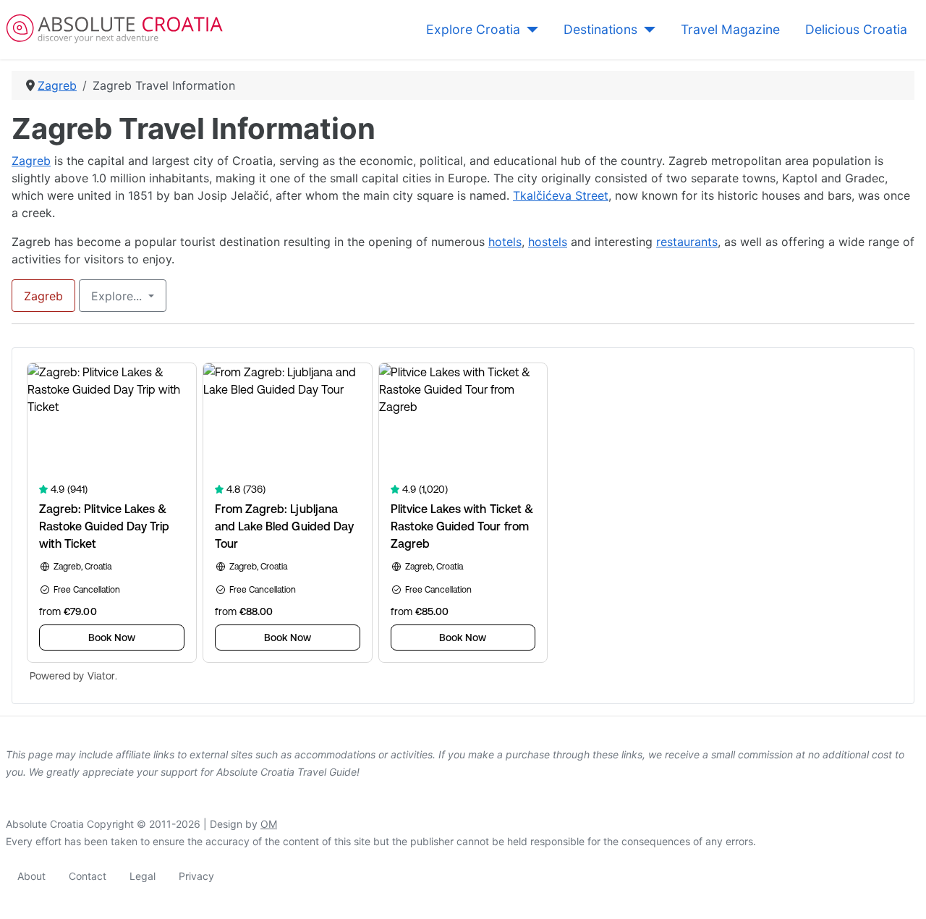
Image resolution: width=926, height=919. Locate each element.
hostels (547, 241)
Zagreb (31, 160)
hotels (505, 241)
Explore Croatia (473, 29)
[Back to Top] (900, 892)
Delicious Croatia (856, 29)
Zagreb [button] (43, 296)
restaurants (687, 241)
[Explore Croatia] (529, 29)
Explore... (118, 296)
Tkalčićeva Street (560, 195)
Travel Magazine (730, 29)
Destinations (600, 29)
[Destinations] (646, 29)
